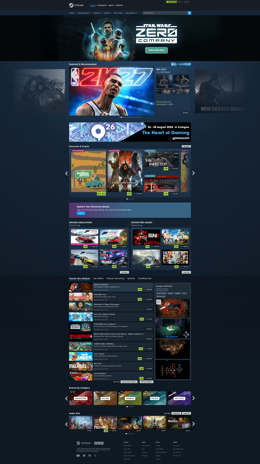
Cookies (158, 455)
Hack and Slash (161, 296)
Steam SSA (127, 449)
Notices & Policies (161, 452)
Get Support (177, 452)
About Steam (128, 445)
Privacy (158, 445)
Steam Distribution (129, 455)
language (186, 2)
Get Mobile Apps (178, 449)
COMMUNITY (102, 5)
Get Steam (176, 445)
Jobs (143, 449)
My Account (177, 455)
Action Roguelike (161, 293)
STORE (92, 5)
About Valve (145, 445)
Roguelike (177, 293)
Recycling (145, 455)
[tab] (79, 278)
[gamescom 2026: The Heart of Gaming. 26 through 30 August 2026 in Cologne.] (130, 132)
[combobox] (165, 13)
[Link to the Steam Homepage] (76, 7)
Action (184, 293)
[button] (72, 13)
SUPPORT (119, 5)
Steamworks (127, 452)
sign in (179, 2)
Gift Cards (127, 459)
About (111, 5)
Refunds (158, 459)
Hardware (145, 452)
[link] (88, 173)
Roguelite (170, 293)
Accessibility (159, 449)
